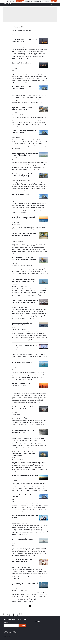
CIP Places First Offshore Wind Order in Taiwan (24, 346)
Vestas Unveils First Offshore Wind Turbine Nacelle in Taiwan (24, 234)
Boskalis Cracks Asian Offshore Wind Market (25, 516)
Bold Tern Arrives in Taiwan (21, 63)
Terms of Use (37, 621)
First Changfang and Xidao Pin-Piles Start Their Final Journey (24, 175)
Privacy (38, 619)
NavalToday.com (37, 1)
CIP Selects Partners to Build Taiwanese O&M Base (22, 561)
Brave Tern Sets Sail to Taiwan (22, 539)
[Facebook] (5, 632)
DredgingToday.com (29, 1)
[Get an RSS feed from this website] (15, 632)
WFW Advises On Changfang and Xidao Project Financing (23, 218)
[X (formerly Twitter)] (7, 632)
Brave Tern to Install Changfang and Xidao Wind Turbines (24, 40)
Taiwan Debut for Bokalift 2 (21, 194)
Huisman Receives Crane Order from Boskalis (25, 496)
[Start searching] (46, 27)
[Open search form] (51, 4)
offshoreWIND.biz (20, 1)
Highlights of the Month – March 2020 (25, 475)
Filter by (13, 34)
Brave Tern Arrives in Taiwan (22, 362)
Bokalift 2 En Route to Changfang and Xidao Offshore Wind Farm (25, 154)
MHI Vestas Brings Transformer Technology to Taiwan (23, 431)
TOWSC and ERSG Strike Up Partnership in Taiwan (21, 385)
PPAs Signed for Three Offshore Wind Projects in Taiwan (25, 584)
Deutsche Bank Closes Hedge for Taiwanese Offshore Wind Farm (23, 280)
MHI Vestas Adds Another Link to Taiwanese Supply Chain (23, 408)
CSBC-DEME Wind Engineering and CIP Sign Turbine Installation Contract (25, 301)
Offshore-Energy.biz (11, 1)
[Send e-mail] (13, 632)
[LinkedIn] (10, 632)
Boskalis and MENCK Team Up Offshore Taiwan (22, 87)
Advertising (54, 1)
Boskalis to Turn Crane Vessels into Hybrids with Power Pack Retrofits (24, 258)
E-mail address (7, 622)
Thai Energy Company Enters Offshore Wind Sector (22, 108)
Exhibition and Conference (47, 1)
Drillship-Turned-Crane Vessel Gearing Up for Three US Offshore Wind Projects (23, 454)
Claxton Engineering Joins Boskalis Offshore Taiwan (24, 131)
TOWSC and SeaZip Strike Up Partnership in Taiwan (22, 324)
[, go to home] (8, 4)
